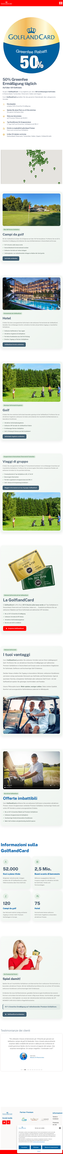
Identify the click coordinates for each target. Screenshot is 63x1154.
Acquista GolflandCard (16, 628)
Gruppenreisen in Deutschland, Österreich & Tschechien (19, 456)
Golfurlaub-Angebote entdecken (14, 436)
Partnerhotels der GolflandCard (12, 313)
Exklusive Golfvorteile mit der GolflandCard (16, 595)
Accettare (24, 1147)
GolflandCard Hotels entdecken (14, 344)
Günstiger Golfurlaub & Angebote (13, 405)
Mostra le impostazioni (51, 1147)
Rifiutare (35, 1147)
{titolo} (38, 1151)
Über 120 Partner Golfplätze (11, 229)
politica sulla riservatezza (39, 1141)
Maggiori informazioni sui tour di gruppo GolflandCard (21, 487)
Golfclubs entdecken (11, 258)
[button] (60, 1128)
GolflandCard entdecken (16, 1014)
